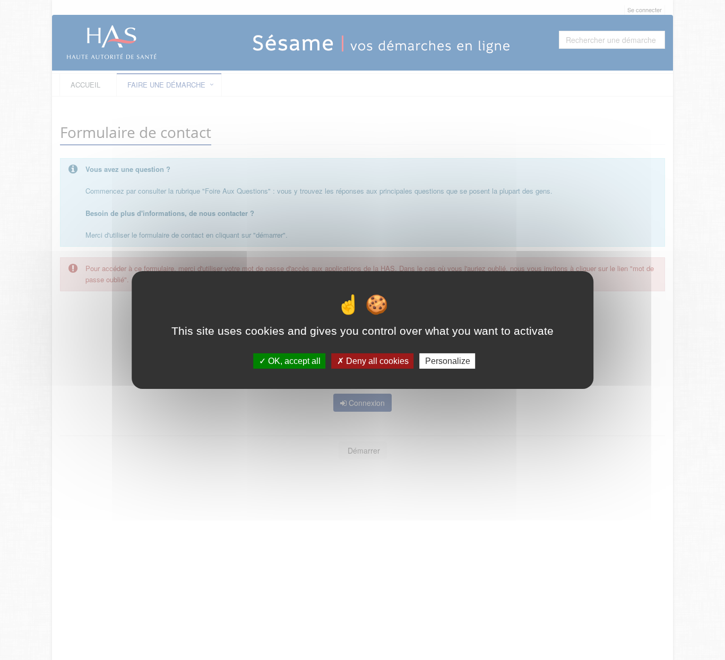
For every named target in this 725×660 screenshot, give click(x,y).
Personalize (447, 361)
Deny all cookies (376, 361)
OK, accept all (293, 361)
